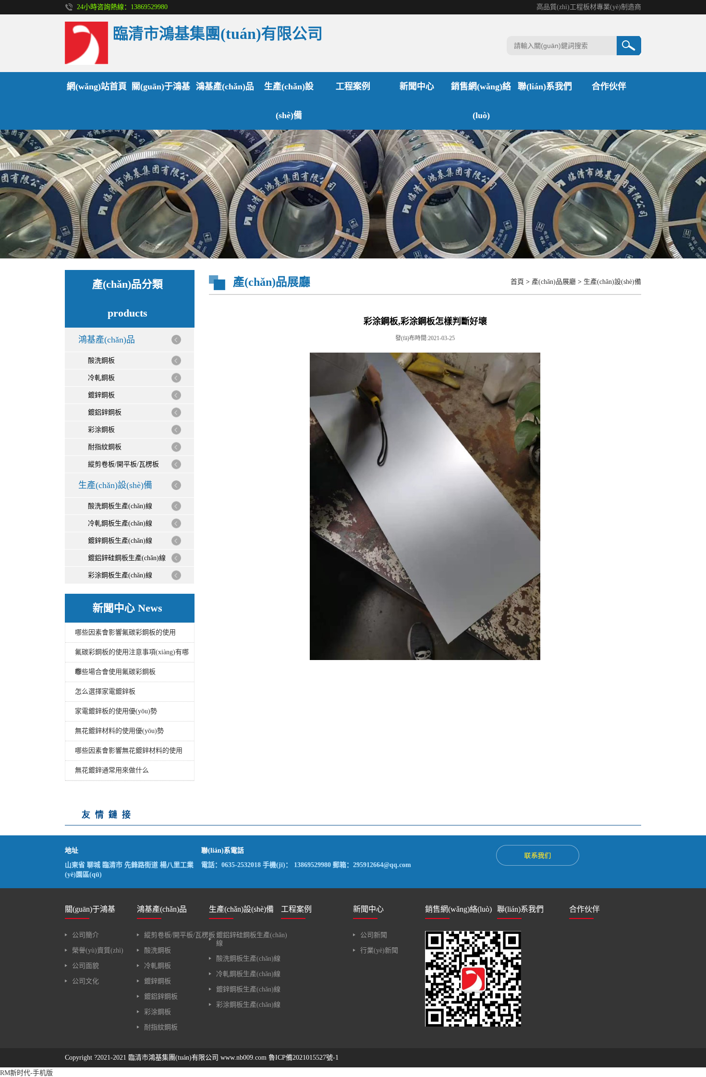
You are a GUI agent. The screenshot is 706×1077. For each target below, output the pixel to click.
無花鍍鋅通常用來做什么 (112, 770)
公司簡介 (85, 935)
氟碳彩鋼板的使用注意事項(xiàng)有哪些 (132, 655)
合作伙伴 (609, 86)
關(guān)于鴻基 (161, 86)
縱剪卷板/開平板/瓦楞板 (123, 464)
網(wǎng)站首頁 (97, 86)
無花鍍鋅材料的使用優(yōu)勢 (119, 730)
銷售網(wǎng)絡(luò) (458, 909)
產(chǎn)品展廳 (554, 281)
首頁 (517, 281)
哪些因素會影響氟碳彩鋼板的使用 (125, 632)
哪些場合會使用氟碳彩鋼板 (115, 671)
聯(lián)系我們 (545, 86)
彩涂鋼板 (101, 429)
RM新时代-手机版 (26, 1073)
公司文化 (85, 981)
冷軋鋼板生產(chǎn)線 (120, 523)
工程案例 (353, 86)
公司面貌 (85, 965)
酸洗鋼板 (101, 360)
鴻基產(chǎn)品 (225, 86)
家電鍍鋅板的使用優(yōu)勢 (116, 711)
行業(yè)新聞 (379, 950)
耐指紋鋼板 (105, 447)
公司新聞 (373, 935)
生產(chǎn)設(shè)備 (115, 485)
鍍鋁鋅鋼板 (105, 412)
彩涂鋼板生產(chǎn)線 (120, 575)
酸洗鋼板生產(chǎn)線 (120, 506)
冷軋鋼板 (101, 377)
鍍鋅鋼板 (101, 395)
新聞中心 (417, 86)
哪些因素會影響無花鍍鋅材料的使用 (129, 750)
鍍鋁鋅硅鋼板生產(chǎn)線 (127, 558)
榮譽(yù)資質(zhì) (97, 950)
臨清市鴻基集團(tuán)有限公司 (173, 1057)
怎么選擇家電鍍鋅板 (105, 691)
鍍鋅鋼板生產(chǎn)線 (120, 540)
